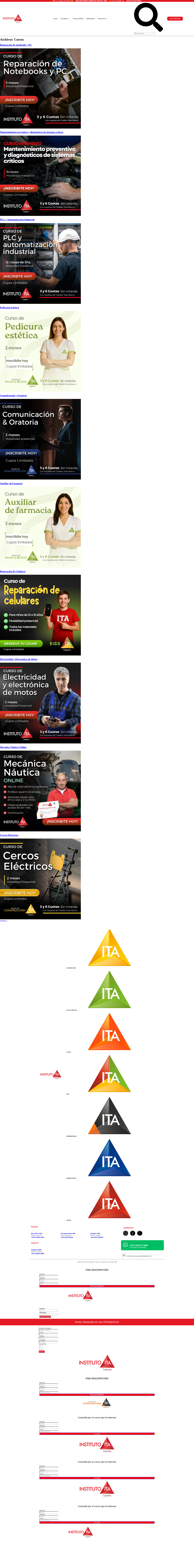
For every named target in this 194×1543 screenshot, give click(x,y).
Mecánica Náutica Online (13, 747)
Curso (41, 1282)
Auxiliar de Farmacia (11, 483)
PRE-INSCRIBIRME (97, 1286)
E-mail (41, 1332)
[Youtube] (139, 1233)
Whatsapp (42, 1312)
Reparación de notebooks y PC (16, 45)
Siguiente (4, 920)
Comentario (42, 1344)
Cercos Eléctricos (9, 835)
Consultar (97, 1434)
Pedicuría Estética (9, 307)
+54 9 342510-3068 (37, 1253)
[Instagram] (125, 1233)
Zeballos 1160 (95, 1233)
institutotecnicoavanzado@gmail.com (139, 1256)
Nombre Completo (45, 1328)
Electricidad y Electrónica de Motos (18, 659)
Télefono (42, 1278)
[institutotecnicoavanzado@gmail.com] (124, 1255)
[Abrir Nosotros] (107, 18)
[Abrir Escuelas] (69, 18)
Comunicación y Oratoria (13, 395)
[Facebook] (132, 1233)
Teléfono (41, 1336)
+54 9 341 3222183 (96, 1237)
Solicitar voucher (45, 1316)
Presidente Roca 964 (68, 1233)
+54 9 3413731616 (67, 1237)
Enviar (42, 1351)
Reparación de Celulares (13, 571)
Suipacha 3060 (36, 1250)
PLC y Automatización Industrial (17, 219)
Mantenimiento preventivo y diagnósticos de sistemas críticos (31, 132)
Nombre (42, 1274)
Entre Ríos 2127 (36, 1233)
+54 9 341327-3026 (37, 1237)
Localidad (42, 1340)
